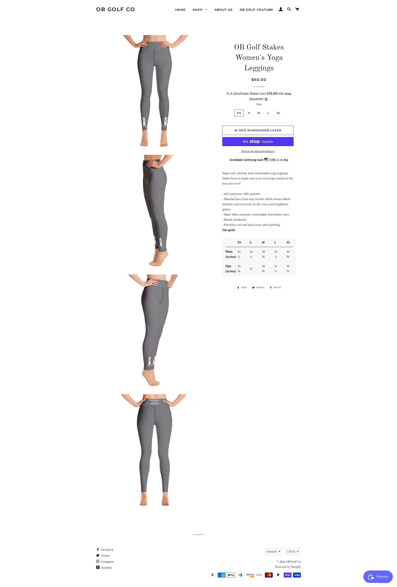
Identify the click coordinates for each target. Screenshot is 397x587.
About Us (224, 10)
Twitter (105, 555)
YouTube (106, 567)
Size (259, 104)
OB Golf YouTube (256, 10)
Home (180, 10)
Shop (198, 10)
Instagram (107, 561)
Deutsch (272, 551)
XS (239, 113)
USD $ (291, 551)
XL (279, 113)
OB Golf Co (115, 9)
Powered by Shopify (288, 567)
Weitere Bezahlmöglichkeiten (258, 151)
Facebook (106, 549)
